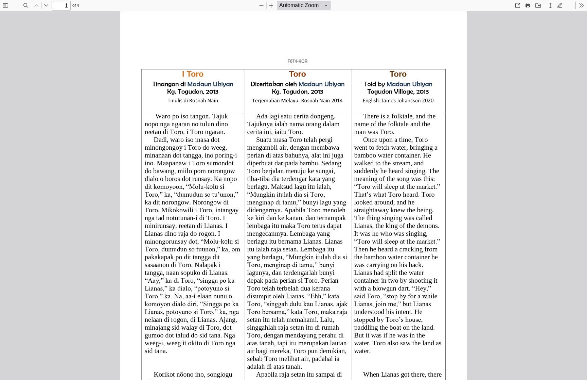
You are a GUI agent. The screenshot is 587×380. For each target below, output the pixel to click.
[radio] (550, 5)
